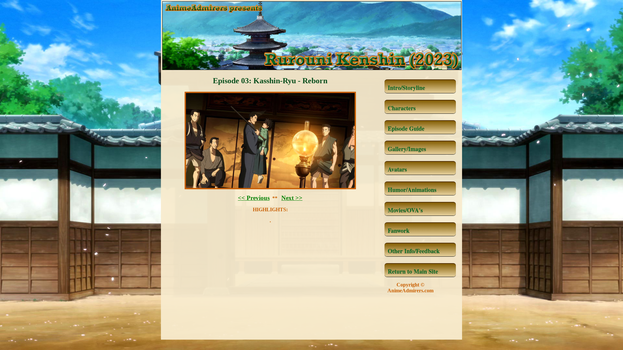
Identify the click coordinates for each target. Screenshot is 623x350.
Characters (402, 108)
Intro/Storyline (406, 87)
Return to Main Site (413, 271)
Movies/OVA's (405, 210)
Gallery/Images (407, 149)
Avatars (397, 169)
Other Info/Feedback (414, 251)
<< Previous (254, 197)
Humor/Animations (412, 189)
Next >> (291, 197)
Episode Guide (406, 128)
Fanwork (398, 230)
